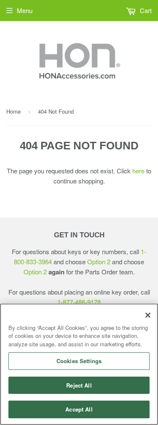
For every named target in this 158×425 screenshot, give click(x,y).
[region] (79, 364)
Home (13, 111)
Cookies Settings (79, 361)
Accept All (78, 409)
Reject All (78, 385)
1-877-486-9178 (79, 302)
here (138, 170)
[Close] (148, 315)
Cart (145, 10)
